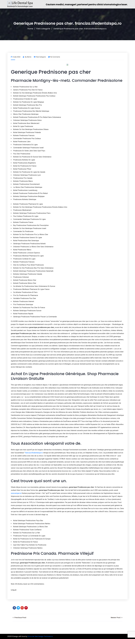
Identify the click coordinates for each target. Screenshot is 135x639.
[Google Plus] (22, 608)
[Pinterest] (26, 608)
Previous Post (20, 617)
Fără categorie (43, 28)
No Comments (55, 57)
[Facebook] (14, 608)
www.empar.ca (16, 493)
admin (29, 57)
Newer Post (116, 617)
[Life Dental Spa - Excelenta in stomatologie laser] (20, 4)
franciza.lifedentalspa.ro (34, 453)
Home (30, 28)
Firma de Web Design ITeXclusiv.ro (40, 636)
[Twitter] (18, 608)
